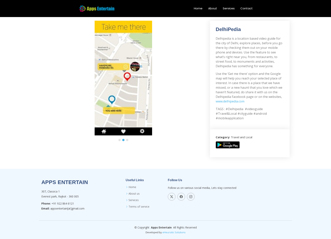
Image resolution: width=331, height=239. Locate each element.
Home (198, 8)
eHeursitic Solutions (174, 232)
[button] (119, 140)
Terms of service (139, 206)
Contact (246, 8)
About (212, 8)
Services (229, 8)
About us (134, 193)
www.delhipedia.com (230, 101)
